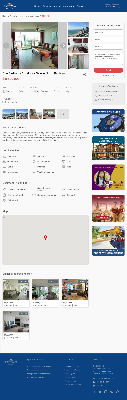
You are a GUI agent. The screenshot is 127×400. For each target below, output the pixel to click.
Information (68, 6)
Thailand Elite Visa (71, 366)
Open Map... (100, 385)
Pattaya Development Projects (39, 374)
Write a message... (106, 100)
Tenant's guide (70, 377)
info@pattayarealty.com (108, 91)
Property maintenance (73, 370)
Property (47, 6)
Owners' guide (70, 381)
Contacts (81, 6)
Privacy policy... (109, 75)
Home (37, 6)
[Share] (85, 74)
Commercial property (35, 377)
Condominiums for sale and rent (39, 366)
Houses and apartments (29, 16)
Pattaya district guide (72, 385)
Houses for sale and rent (37, 370)
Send (108, 70)
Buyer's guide (69, 374)
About (57, 6)
